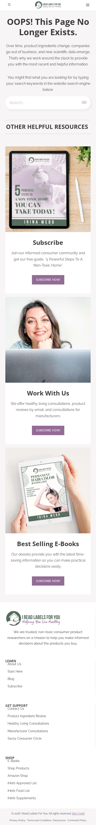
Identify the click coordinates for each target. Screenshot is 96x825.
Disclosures (59, 820)
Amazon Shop (18, 775)
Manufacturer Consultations (28, 731)
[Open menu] (88, 5)
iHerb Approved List (22, 783)
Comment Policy (76, 820)
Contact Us (16, 708)
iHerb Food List (19, 790)
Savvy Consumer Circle (25, 738)
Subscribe (15, 686)
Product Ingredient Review (27, 716)
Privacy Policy (17, 820)
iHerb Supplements (22, 798)
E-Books (14, 761)
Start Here (15, 671)
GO (84, 102)
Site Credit (78, 813)
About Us (14, 664)
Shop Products (18, 768)
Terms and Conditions (39, 820)
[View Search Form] (9, 4)
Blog (11, 679)
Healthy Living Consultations (28, 723)
